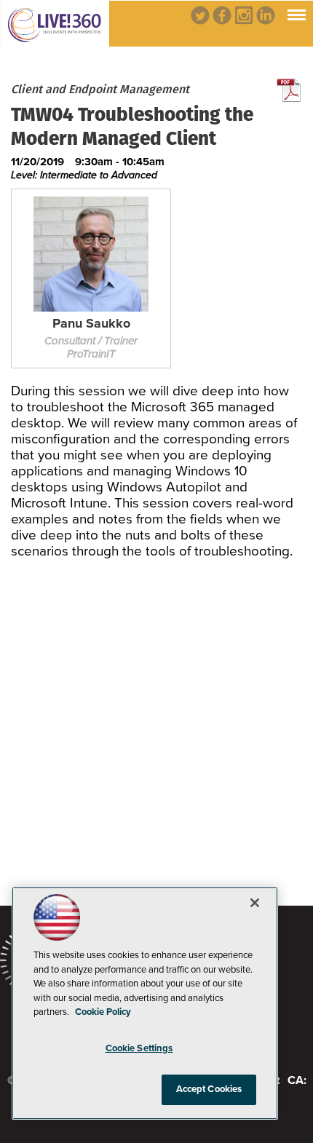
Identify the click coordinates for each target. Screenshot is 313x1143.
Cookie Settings (139, 1048)
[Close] (255, 903)
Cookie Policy (103, 1012)
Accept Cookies (209, 1089)
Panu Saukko (91, 324)
